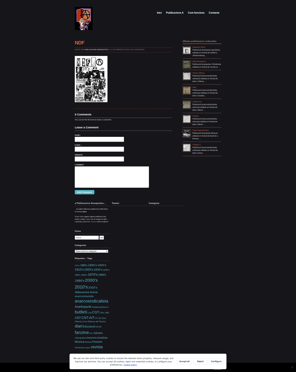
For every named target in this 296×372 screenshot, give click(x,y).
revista (97, 347)
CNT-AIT (88, 318)
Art (107, 307)
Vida (194, 87)
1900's (101, 265)
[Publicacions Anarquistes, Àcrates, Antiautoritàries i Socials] (83, 29)
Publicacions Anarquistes (96, 49)
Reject (200, 361)
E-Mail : (78, 145)
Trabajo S (196, 145)
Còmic (84, 322)
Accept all (184, 361)
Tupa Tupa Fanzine (200, 130)
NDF (79, 42)
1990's (79, 280)
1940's (106, 270)
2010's (81, 286)
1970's (93, 274)
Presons (97, 341)
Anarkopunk (83, 306)
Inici (159, 12)
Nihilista (88, 342)
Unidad (195, 116)
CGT (95, 312)
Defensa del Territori (97, 322)
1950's (77, 275)
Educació (89, 326)
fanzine (82, 332)
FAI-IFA (99, 327)
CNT (78, 317)
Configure (216, 361)
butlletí (81, 312)
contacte (93, 222)
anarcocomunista (84, 296)
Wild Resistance (199, 61)
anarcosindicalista (91, 301)
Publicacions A (174, 12)
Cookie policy (130, 364)
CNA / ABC (104, 313)
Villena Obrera (198, 73)
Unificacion (197, 102)
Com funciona (195, 12)
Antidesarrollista (99, 307)
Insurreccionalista (97, 337)
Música (79, 341)
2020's (92, 287)
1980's (102, 274)
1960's (84, 275)
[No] (292, 367)
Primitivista (79, 348)
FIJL (91, 333)
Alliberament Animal (86, 292)
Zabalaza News (199, 47)
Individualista (80, 338)
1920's (88, 269)
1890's (92, 265)
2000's (91, 280)
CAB (90, 313)
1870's (77, 265)
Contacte (213, 12)
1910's (79, 269)
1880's (84, 265)
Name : (78, 135)
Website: (79, 155)
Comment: (79, 165)
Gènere (98, 333)
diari (78, 326)
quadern (87, 348)
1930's (98, 269)
